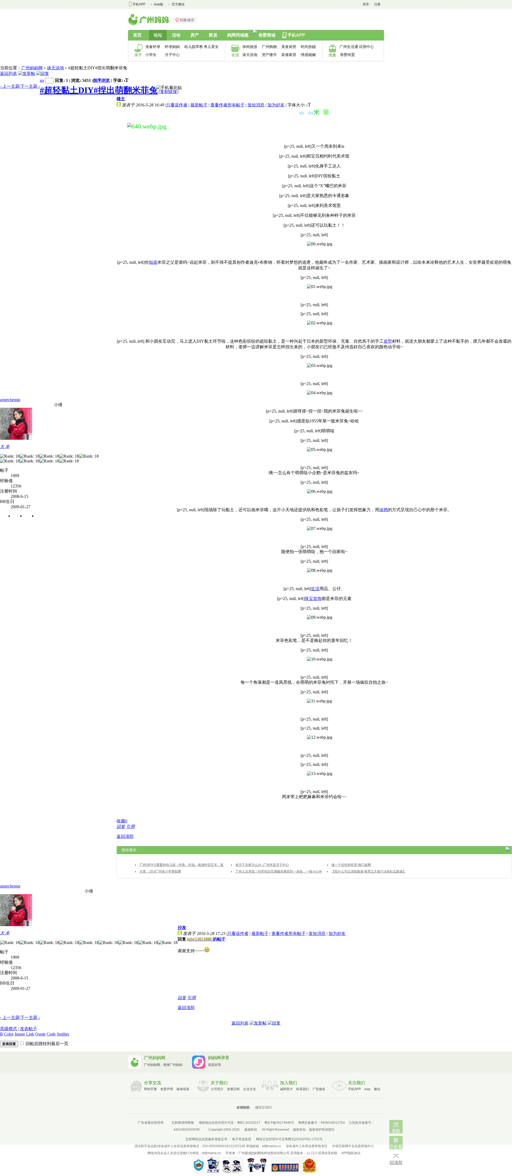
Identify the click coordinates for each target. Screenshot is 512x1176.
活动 (176, 35)
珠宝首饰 (313, 598)
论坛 (158, 35)
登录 (366, 4)
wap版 (158, 4)
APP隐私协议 (351, 1153)
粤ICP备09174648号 (279, 1123)
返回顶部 (125, 836)
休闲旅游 (249, 47)
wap (367, 1089)
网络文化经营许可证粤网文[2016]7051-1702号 (289, 1139)
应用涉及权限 (327, 1153)
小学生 (151, 55)
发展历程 (233, 1089)
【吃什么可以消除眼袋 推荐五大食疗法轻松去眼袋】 (368, 871)
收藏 (122, 821)
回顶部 (396, 1162)
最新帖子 (198, 105)
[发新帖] (26, 73)
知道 (153, 262)
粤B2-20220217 (248, 1123)
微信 (377, 1089)
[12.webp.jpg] (319, 737)
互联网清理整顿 (182, 1123)
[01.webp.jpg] (319, 286)
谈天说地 (249, 55)
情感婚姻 (308, 55)
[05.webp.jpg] (319, 449)
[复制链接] (168, 91)
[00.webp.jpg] (319, 244)
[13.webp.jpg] (319, 773)
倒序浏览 (101, 80)
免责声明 (166, 1089)
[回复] (42, 73)
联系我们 (302, 1089)
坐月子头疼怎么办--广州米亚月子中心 (262, 865)
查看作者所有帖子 (227, 105)
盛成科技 (250, 1129)
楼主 (121, 99)
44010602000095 (187, 1129)
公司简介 (217, 1089)
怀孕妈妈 (172, 47)
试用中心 (366, 47)
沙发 (182, 927)
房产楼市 (269, 55)
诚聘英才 (286, 1089)
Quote (40, 1034)
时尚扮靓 (308, 47)
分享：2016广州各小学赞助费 (160, 871)
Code (51, 1034)
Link (30, 1034)
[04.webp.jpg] (319, 392)
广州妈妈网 (32, 68)
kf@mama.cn (271, 1146)
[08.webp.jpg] (319, 570)
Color (9, 1034)
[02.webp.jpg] (319, 323)
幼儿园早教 (192, 47)
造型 (387, 341)
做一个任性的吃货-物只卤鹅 (351, 865)
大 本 (5, 446)
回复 (121, 826)
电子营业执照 (241, 1139)
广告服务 (319, 1089)
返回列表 (8, 73)
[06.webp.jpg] (319, 491)
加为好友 (276, 105)
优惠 (332, 55)
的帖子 (206, 939)
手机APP (139, 4)
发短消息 (256, 105)
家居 (213, 35)
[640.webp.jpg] (146, 126)
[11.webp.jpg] (319, 701)
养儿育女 (211, 47)
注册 (377, 4)
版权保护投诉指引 (322, 1129)
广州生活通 (347, 47)
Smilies (63, 1034)
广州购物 (269, 47)
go (42, 80)
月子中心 (172, 55)
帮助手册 (150, 1089)
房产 (194, 35)
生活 (235, 55)
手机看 (396, 1146)
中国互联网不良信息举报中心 (353, 1146)
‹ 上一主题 (9, 86)
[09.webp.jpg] (319, 617)
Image (20, 1034)
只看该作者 (176, 105)
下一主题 (30, 86)
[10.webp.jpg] (319, 659)
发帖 (396, 1130)
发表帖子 (28, 1028)
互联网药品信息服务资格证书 (206, 1139)
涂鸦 (383, 509)
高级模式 (8, 1028)
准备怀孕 (152, 47)
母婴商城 (266, 35)
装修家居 (288, 55)
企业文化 (249, 1089)
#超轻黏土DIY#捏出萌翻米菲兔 (99, 90)
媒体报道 (183, 1089)
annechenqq (10, 399)
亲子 (138, 55)
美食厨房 (288, 47)
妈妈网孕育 (218, 1057)
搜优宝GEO (263, 1107)
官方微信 (178, 4)
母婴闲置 (347, 55)
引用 (130, 826)
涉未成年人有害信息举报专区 (306, 1146)
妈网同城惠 (238, 35)
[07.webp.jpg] (319, 528)
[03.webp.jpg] (319, 365)
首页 (137, 35)
